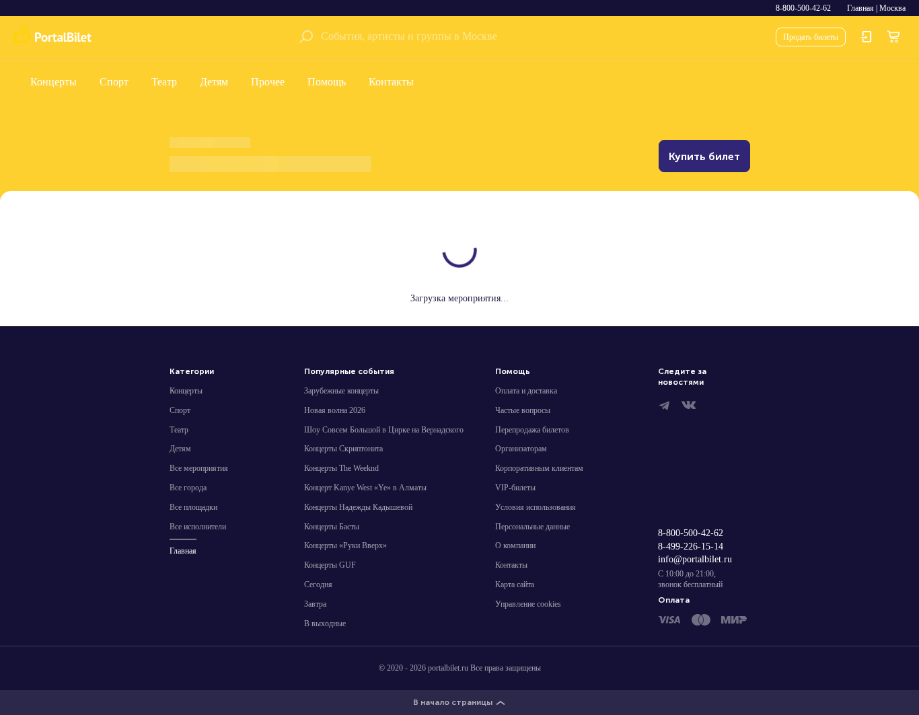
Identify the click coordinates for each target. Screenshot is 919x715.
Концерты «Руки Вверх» (345, 545)
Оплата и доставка (526, 391)
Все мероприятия (199, 468)
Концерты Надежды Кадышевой (358, 507)
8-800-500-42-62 (803, 8)
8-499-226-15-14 (690, 546)
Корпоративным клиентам (539, 468)
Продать (810, 37)
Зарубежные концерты (341, 391)
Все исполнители (198, 526)
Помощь (326, 81)
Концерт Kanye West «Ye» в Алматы (365, 487)
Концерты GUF (330, 565)
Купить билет (704, 156)
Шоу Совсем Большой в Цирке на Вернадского (384, 430)
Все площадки (193, 507)
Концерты (53, 81)
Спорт (114, 81)
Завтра (315, 604)
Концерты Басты (331, 526)
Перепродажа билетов (532, 430)
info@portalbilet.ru (695, 559)
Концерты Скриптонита (343, 448)
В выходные (325, 623)
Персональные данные (532, 526)
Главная (860, 8)
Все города (188, 487)
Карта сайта (514, 584)
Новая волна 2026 (334, 410)
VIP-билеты (515, 487)
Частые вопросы (522, 410)
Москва (892, 8)
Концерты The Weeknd (341, 468)
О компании (515, 545)
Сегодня (318, 584)
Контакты (391, 81)
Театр (164, 81)
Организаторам (521, 448)
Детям (214, 81)
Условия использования (535, 507)
